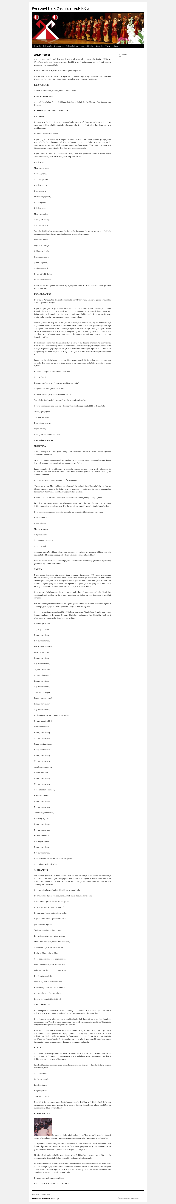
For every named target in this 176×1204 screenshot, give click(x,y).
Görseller (90, 46)
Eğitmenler (99, 46)
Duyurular (37, 46)
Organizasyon (58, 46)
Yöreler (107, 46)
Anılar (83, 46)
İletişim (115, 46)
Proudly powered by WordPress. (129, 1198)
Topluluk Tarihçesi (72, 46)
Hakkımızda (47, 46)
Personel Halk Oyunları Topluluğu (60, 8)
